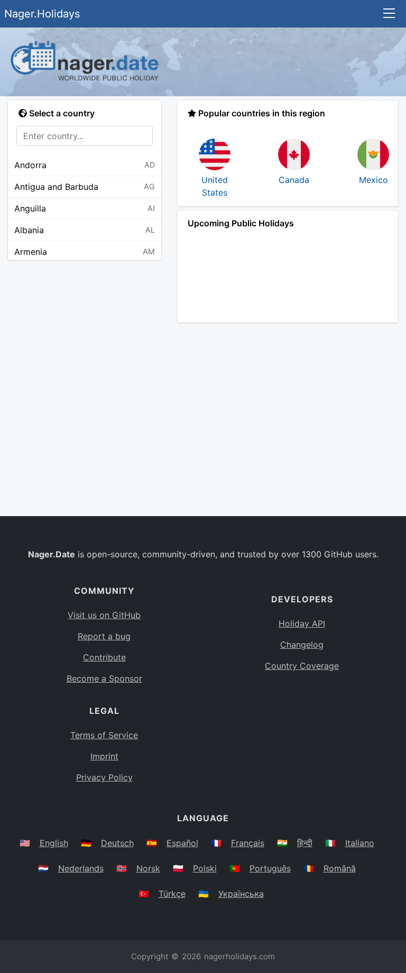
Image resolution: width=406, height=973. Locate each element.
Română (340, 868)
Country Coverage (302, 665)
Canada (294, 180)
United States (214, 186)
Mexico (373, 180)
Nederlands (81, 868)
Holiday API (302, 623)
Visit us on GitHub (104, 615)
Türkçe (172, 893)
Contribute (104, 657)
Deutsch (117, 843)
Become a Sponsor (104, 678)
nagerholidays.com (239, 956)
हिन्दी (304, 843)
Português (270, 868)
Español (182, 843)
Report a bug (104, 636)
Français (247, 843)
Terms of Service (104, 735)
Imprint (104, 756)
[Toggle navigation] (389, 14)
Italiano (359, 843)
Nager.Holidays (42, 13)
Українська (241, 893)
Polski (205, 868)
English (54, 843)
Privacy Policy (104, 777)
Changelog (302, 644)
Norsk (148, 868)
